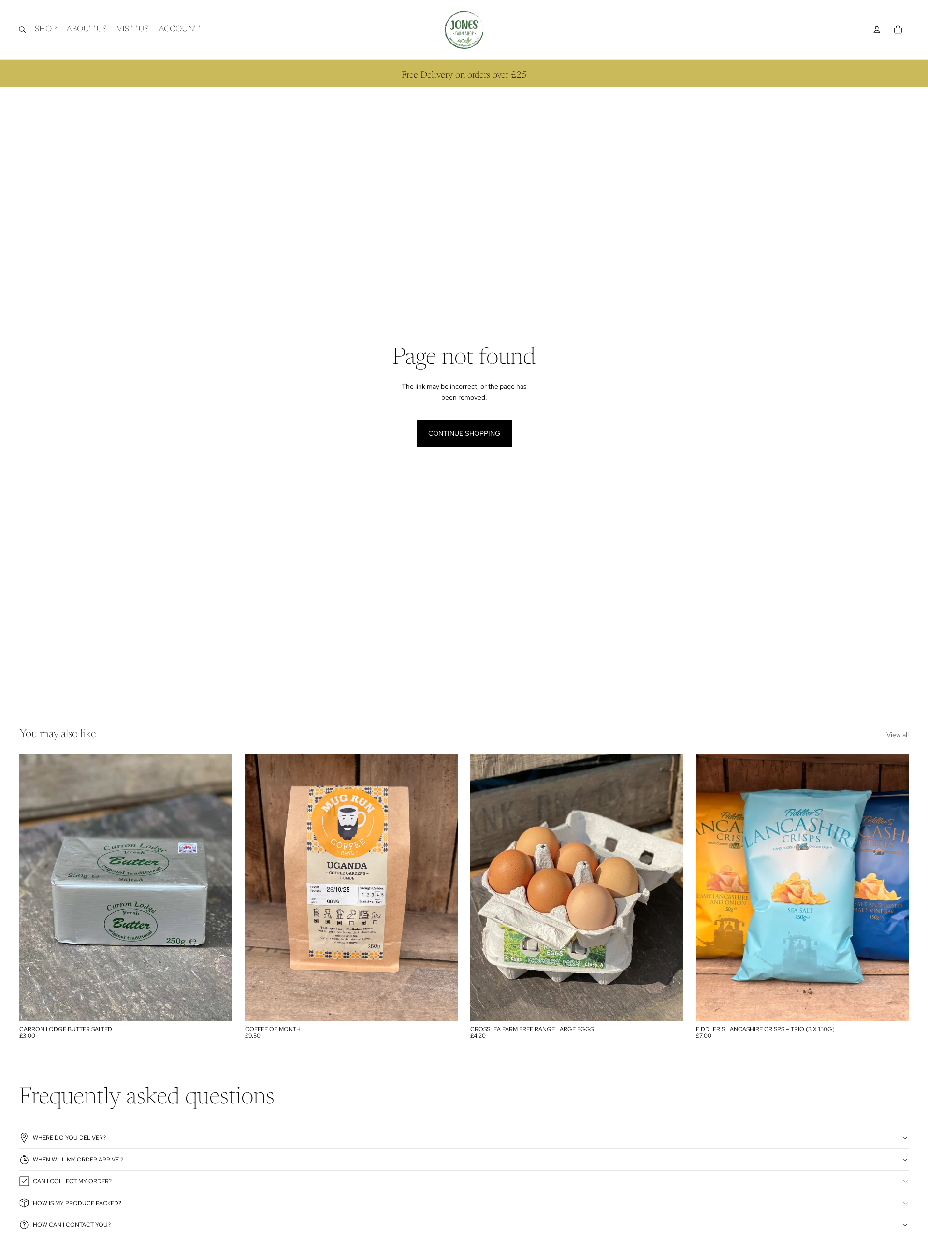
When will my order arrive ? (78, 1159)
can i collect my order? (72, 1181)
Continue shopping (464, 433)
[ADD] (217, 1006)
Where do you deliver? (69, 1138)
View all (897, 734)
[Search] (22, 29)
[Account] (876, 29)
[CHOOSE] (442, 1006)
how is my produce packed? (77, 1203)
